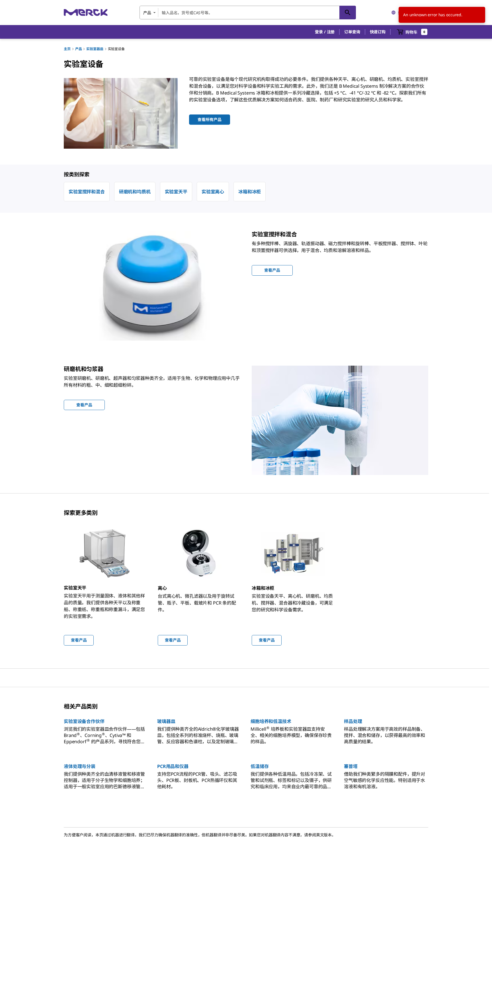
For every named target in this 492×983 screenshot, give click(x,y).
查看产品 (79, 640)
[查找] (347, 12)
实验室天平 (176, 192)
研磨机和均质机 (135, 192)
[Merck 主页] (86, 12)
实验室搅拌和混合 (87, 192)
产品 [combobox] (147, 12)
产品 (78, 48)
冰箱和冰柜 (249, 192)
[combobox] (248, 12)
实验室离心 (213, 192)
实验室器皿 (94, 48)
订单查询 (352, 31)
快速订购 (378, 31)
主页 (67, 48)
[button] (325, 32)
